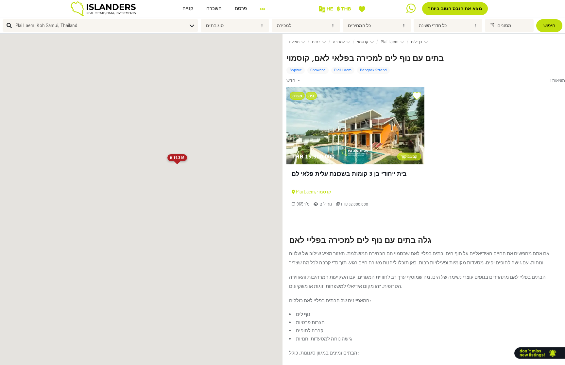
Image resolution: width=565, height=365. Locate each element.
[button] (240, 9)
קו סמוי (362, 41)
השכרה (214, 8)
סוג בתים (215, 25)
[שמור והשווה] (362, 8)
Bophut (295, 70)
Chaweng (318, 70)
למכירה (284, 25)
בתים (316, 41)
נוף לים (416, 41)
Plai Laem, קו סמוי (313, 191)
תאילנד (294, 41)
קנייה (187, 8)
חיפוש (549, 25)
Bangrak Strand (373, 70)
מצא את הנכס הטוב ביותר (455, 8)
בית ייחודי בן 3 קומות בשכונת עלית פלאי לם (349, 173)
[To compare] (417, 96)
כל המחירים (359, 25)
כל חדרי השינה (433, 25)
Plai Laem (390, 41)
